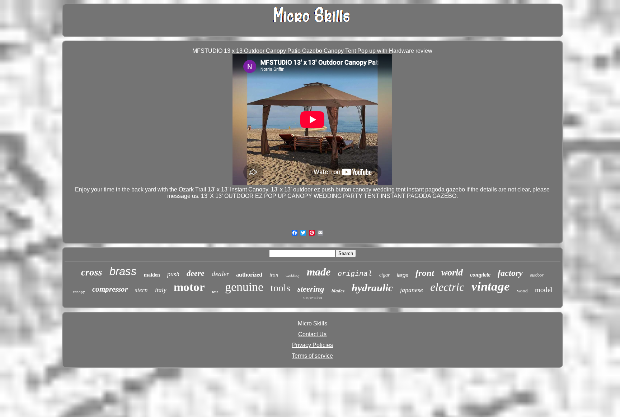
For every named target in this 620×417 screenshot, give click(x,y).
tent (215, 292)
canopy (79, 291)
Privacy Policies (312, 345)
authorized (249, 275)
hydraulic (372, 287)
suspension (312, 297)
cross (91, 272)
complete (480, 275)
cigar (384, 275)
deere (196, 273)
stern (141, 290)
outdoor (537, 275)
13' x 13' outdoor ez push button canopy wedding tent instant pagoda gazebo (368, 189)
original (355, 274)
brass (123, 271)
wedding (293, 276)
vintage (490, 286)
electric (447, 287)
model (543, 289)
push (173, 274)
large (402, 275)
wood (522, 290)
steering (310, 288)
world (452, 272)
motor (189, 287)
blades (338, 290)
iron (273, 275)
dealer (220, 274)
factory (510, 273)
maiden (152, 275)
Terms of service (312, 356)
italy (160, 290)
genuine (244, 286)
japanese (411, 289)
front (424, 273)
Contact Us (312, 334)
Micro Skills (312, 323)
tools (280, 287)
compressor (110, 289)
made (318, 272)
